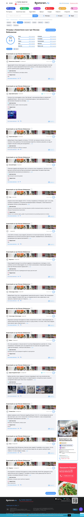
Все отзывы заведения (12, 78)
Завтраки (62, 8)
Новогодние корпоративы (66, 445)
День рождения (49, 8)
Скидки (50, 12)
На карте (60, 15)
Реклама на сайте (74, 3)
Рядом (72, 15)
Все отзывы (9, 48)
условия (65, 515)
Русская (72, 449)
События (40, 22)
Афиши (42, 12)
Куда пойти (32, 12)
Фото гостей (27, 22)
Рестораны (9, 12)
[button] (76, 429)
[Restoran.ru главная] (42, 3)
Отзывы (20, 22)
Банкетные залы (20, 12)
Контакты (9, 22)
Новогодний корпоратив (10, 8)
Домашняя (64, 449)
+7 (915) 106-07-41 (26, 500)
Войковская (63, 455)
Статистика (16, 25)
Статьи (76, 12)
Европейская (68, 449)
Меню (14, 22)
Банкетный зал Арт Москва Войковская (18, 54)
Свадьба (37, 8)
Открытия (67, 12)
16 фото (44, 372)
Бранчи (74, 8)
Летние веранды (23, 8)
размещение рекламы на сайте (23, 4)
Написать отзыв (51, 30)
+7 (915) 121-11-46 (68, 476)
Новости (58, 12)
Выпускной (63, 443)
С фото (17, 48)
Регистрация (66, 3)
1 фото (44, 93)
